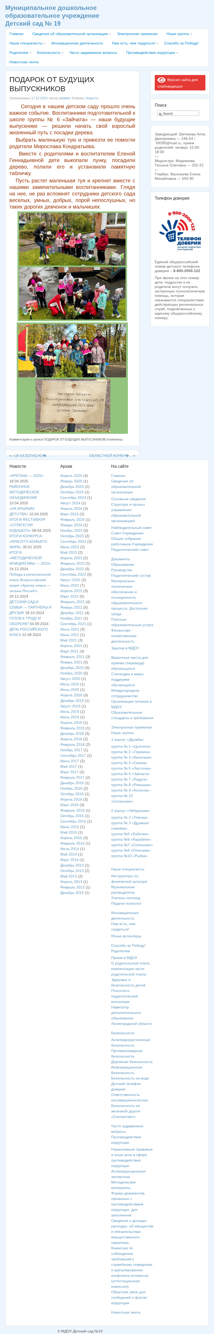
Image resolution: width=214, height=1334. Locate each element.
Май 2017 (68, 766)
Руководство (121, 570)
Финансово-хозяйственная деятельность (123, 635)
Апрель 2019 (71, 722)
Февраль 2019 (72, 728)
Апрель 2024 (71, 508)
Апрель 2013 (71, 882)
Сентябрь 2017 (73, 755)
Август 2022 (70, 580)
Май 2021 (68, 640)
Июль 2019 (69, 711)
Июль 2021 (69, 629)
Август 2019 (70, 706)
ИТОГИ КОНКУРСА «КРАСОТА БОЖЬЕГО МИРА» (28, 541)
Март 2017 (69, 772)
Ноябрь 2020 (71, 673)
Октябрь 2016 (72, 794)
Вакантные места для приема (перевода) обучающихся (129, 663)
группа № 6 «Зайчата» (130, 774)
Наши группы (178, 34)
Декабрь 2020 (72, 668)
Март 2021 (69, 651)
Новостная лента (24, 62)
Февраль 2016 (72, 810)
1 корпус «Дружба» (127, 739)
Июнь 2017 (69, 761)
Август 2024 (70, 503)
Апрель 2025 (71, 475)
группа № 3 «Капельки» (131, 757)
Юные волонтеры (126, 936)
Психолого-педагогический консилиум (124, 996)
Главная (16, 34)
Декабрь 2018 (72, 733)
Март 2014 (69, 860)
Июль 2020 (69, 684)
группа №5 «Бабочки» (130, 834)
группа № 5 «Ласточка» (131, 768)
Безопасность (49, 52)
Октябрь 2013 (72, 871)
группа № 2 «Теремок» (131, 752)
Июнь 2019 (69, 717)
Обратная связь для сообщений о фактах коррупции (129, 1297)
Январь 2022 (71, 607)
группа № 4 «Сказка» (129, 763)
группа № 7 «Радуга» (129, 779)
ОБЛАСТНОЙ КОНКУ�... (110, 455)
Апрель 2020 (71, 695)
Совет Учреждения (127, 533)
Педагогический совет (130, 549)
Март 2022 (69, 596)
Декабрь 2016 (72, 783)
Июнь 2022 (69, 585)
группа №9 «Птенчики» (131, 850)
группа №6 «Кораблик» (131, 839)
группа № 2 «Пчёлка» (129, 817)
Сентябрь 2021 (73, 624)
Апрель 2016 (71, 799)
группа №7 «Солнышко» (132, 845)
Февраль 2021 (72, 657)
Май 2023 (68, 552)
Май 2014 (68, 854)
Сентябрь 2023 (73, 541)
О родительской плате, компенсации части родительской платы (131, 968)
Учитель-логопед (125, 898)
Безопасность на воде (130, 1078)
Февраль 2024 (72, 519)
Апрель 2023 (71, 558)
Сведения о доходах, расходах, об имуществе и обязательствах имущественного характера (132, 1231)
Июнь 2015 (69, 827)
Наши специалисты (26, 43)
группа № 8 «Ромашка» (131, 785)
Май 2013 (68, 876)
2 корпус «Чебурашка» (130, 811)
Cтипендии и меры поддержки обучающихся (127, 679)
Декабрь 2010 (72, 893)
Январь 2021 (71, 662)
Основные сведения (128, 499)
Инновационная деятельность (77, 43)
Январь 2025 (71, 481)
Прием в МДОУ (124, 958)
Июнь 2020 (69, 690)
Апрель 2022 (71, 591)
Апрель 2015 (71, 838)
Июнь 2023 (69, 547)
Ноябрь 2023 (71, 530)
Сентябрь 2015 (73, 821)
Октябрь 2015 (72, 816)
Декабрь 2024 (72, 486)
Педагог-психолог (126, 903)
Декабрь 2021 (72, 613)
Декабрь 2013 (72, 865)
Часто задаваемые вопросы (93, 52)
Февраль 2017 (72, 777)
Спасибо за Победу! (181, 43)
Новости (92, 98)
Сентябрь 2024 (73, 497)
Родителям (18, 52)
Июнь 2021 (69, 635)
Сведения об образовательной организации (70, 34)
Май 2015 (68, 832)
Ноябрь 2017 (71, 750)
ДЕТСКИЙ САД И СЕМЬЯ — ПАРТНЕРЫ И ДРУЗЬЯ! (30, 607)
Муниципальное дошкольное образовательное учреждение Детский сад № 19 (52, 15)
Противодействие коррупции (150, 52)
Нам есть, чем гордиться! (133, 43)
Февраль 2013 (72, 887)
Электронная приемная (137, 34)
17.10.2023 (39, 98)
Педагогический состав (131, 575)
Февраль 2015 (72, 843)
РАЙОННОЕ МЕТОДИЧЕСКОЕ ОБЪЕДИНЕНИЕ (24, 492)
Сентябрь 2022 (73, 574)
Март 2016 (69, 805)
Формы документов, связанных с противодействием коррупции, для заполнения (128, 1204)
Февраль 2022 (72, 602)
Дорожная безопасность (132, 1062)
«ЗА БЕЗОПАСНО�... (31, 455)
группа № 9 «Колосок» (130, 790)
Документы (120, 559)
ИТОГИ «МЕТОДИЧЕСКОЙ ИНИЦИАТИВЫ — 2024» (30, 557)
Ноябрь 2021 (71, 618)
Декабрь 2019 (72, 700)
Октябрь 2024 (72, 492)
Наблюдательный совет (131, 527)
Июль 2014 (69, 849)
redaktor (64, 98)
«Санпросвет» (123, 1116)
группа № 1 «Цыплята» (131, 746)
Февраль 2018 (72, 744)
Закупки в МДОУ (125, 648)
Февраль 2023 (72, 563)
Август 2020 (70, 679)
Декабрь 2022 (72, 569)
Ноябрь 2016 (71, 788)
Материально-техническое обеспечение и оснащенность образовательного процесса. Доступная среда (129, 597)
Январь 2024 (71, 525)
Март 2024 (69, 514)
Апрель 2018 (71, 739)
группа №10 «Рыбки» (129, 856)
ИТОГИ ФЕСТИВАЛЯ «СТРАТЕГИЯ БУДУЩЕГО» (27, 525)
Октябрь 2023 (72, 536)
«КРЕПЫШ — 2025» (26, 475)
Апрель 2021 (71, 646)
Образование (122, 564)
